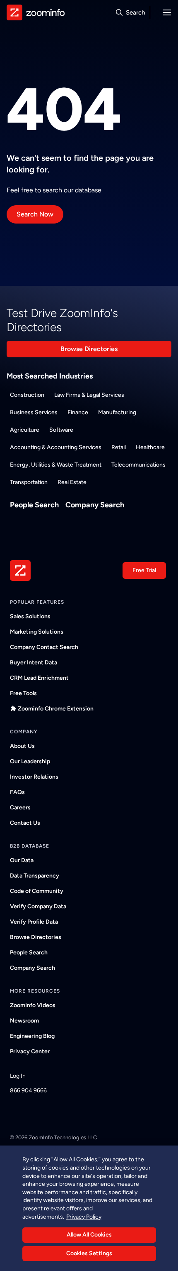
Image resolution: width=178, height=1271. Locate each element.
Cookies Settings (89, 1253)
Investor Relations (34, 776)
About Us (22, 746)
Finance (77, 412)
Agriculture (24, 429)
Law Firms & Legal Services (89, 394)
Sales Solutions (30, 616)
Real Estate (72, 482)
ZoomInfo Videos (32, 1005)
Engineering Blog (32, 1036)
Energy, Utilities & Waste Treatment (55, 464)
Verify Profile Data (34, 921)
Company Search (94, 504)
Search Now (35, 214)
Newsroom (24, 1020)
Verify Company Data (38, 906)
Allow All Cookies (89, 1234)
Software (61, 429)
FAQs (17, 792)
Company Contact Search (44, 647)
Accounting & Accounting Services (55, 447)
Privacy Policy (83, 1216)
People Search (34, 504)
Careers (20, 807)
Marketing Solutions (36, 631)
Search (135, 12)
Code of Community (36, 891)
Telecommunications (138, 464)
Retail (118, 447)
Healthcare (150, 447)
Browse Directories (89, 349)
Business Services (34, 412)
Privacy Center (30, 1051)
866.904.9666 (28, 1090)
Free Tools (23, 693)
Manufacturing (117, 412)
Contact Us (25, 822)
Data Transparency (34, 875)
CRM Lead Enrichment (39, 677)
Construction (27, 394)
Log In (18, 1075)
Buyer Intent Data (33, 662)
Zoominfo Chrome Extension (56, 708)
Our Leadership (30, 761)
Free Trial (144, 570)
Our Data (22, 860)
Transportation (29, 482)
